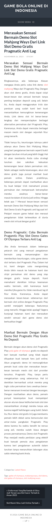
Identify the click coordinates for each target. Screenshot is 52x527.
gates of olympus (16, 476)
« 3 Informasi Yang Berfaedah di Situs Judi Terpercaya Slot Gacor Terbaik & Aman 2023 (22, 492)
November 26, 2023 (14, 56)
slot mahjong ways (32, 478)
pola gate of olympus (19, 350)
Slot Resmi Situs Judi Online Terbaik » (23, 503)
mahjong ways (31, 476)
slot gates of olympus (13, 478)
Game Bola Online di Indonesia (26, 8)
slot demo (42, 476)
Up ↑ (27, 521)
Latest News (20, 470)
